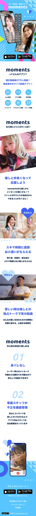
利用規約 (18, 507)
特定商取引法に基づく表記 (18, 501)
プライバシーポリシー (18, 504)
